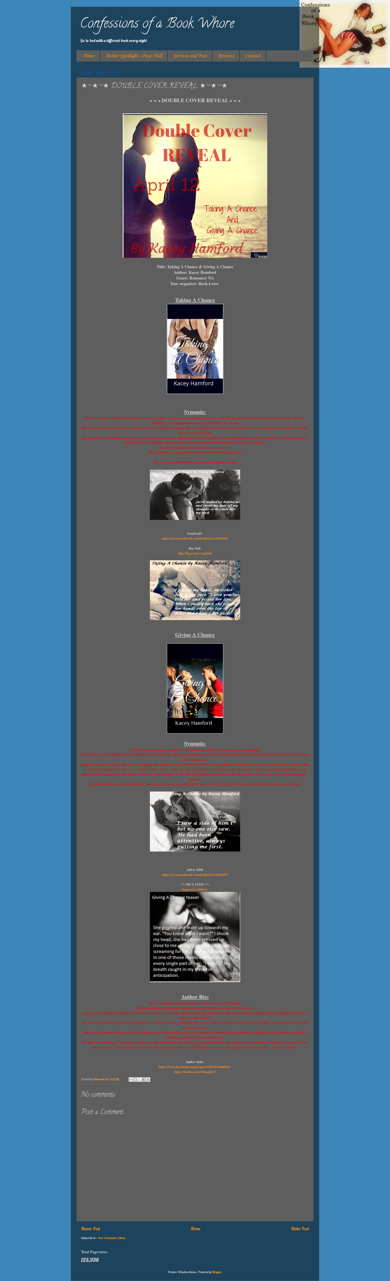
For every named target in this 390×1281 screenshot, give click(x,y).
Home (88, 56)
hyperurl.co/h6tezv (195, 889)
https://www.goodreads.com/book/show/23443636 (195, 538)
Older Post (300, 1228)
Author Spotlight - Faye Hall (133, 56)
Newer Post (90, 1228)
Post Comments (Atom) (112, 1238)
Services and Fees (190, 56)
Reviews (226, 56)
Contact (252, 56)
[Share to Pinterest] (148, 1079)
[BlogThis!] (135, 1079)
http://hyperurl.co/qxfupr (195, 553)
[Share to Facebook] (144, 1079)
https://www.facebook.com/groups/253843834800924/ (194, 1066)
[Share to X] (139, 1079)
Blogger (217, 1272)
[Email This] (131, 1079)
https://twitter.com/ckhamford (195, 1071)
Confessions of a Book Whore (157, 24)
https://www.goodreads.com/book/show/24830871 (195, 874)
